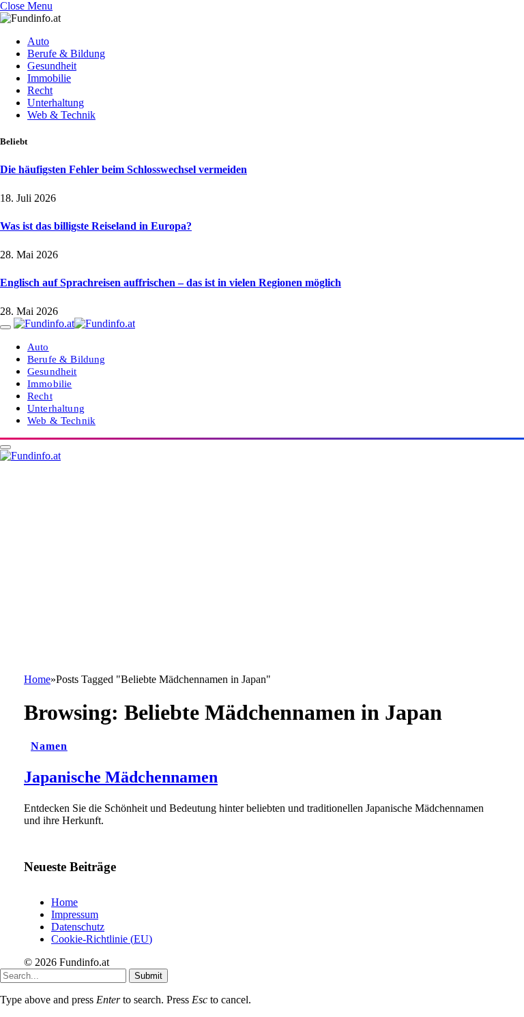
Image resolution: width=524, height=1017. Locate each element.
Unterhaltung (55, 102)
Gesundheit (51, 66)
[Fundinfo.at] (74, 323)
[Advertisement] (262, 571)
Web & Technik (61, 115)
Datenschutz (77, 926)
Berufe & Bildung (66, 53)
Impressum (74, 914)
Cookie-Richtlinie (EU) (101, 939)
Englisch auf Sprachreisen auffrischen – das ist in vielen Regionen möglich (170, 282)
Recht (40, 90)
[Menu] (5, 327)
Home (64, 902)
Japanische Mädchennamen (121, 777)
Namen (49, 746)
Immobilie (49, 78)
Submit (148, 976)
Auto (38, 41)
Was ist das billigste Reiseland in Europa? (96, 226)
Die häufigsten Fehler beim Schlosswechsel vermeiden (123, 169)
